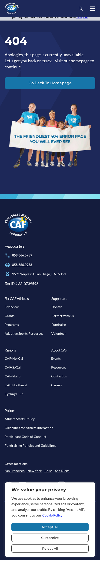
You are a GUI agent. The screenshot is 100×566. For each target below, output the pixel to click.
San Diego (62, 471)
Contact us (59, 376)
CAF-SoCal (13, 367)
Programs (12, 325)
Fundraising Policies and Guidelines (30, 445)
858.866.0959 (22, 255)
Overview (12, 307)
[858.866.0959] (7, 255)
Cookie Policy (52, 515)
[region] (50, 519)
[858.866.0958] (7, 265)
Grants (9, 316)
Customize (50, 538)
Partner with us (62, 316)
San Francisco (15, 471)
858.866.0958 (22, 265)
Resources (58, 367)
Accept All (50, 527)
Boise (48, 471)
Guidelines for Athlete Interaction (29, 428)
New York (34, 471)
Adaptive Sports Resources (24, 333)
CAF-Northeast (16, 385)
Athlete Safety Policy (20, 419)
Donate (56, 307)
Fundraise (58, 325)
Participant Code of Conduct (25, 437)
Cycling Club (14, 394)
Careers (57, 385)
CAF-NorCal (14, 358)
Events (56, 358)
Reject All (50, 548)
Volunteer (58, 333)
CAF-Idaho (12, 376)
